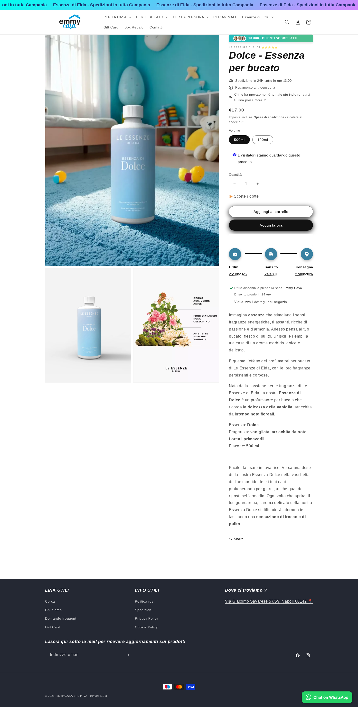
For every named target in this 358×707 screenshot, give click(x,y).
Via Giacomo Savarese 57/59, (253, 601)
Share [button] (239, 539)
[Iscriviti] (127, 655)
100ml (262, 139)
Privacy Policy (146, 619)
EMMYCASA (65, 695)
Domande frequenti (61, 619)
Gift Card (52, 627)
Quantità (235, 174)
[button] (117, 17)
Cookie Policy (146, 627)
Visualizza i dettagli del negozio (260, 302)
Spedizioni (143, 610)
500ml (239, 139)
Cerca (50, 601)
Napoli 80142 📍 (297, 601)
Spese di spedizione (269, 117)
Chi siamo (53, 610)
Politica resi (144, 601)
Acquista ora (271, 225)
